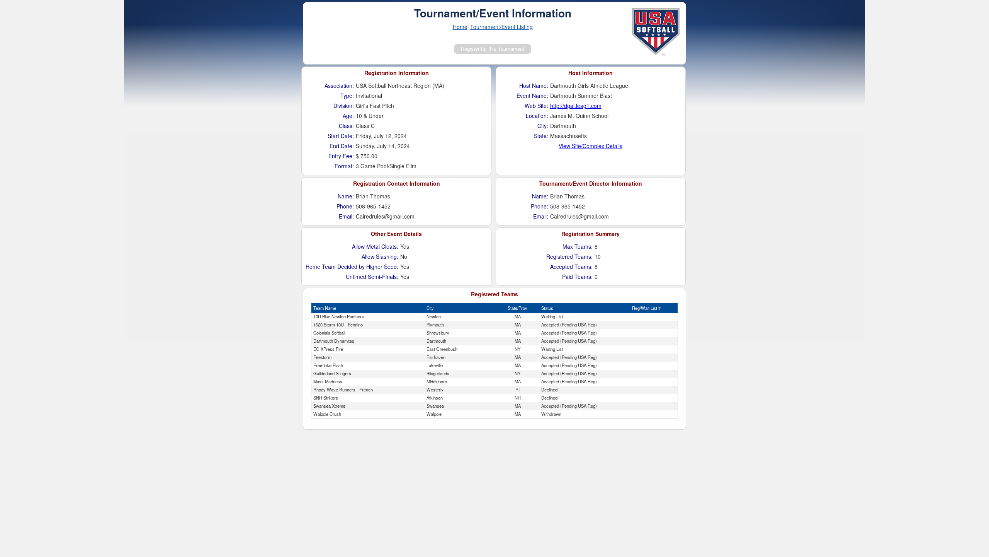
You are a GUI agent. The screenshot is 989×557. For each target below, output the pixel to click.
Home (460, 27)
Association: (339, 85)
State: (541, 136)
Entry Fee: (341, 156)
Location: (537, 116)
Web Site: (536, 105)
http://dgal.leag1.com (576, 105)
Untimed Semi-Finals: (372, 276)
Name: (346, 196)
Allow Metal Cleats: (375, 246)
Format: (344, 166)
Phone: (345, 206)
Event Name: (532, 95)
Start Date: (341, 136)
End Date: (342, 146)
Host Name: (533, 85)
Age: (348, 116)
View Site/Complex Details (590, 146)
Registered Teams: (569, 256)
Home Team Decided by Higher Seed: (352, 266)
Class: (346, 126)
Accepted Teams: (571, 266)
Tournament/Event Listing (501, 27)
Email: (346, 216)
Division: (343, 105)
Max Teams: (577, 246)
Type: (347, 95)
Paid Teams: (577, 276)
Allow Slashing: (380, 256)
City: (542, 126)
